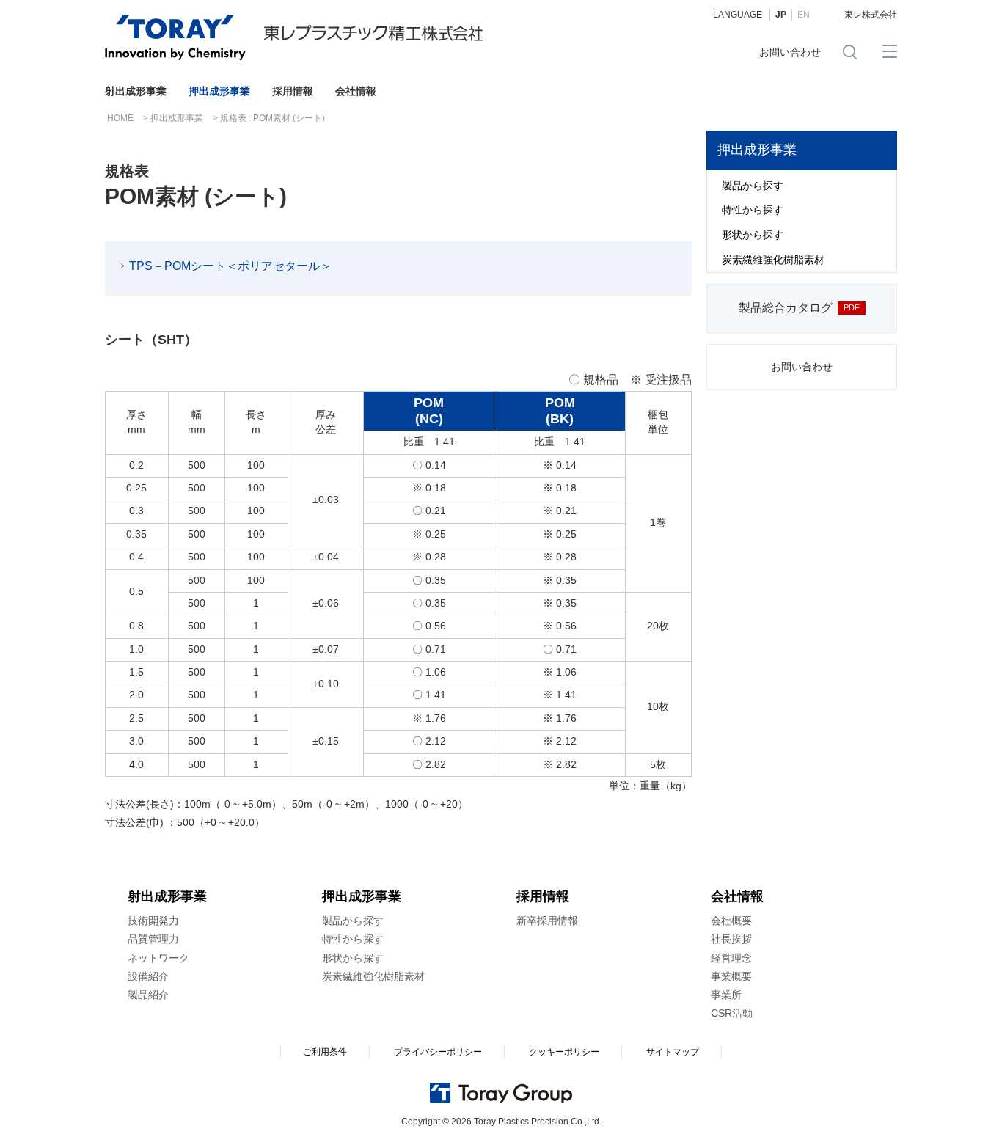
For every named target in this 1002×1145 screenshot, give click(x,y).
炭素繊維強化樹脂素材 (773, 260)
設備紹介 (148, 976)
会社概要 (731, 920)
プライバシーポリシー (438, 1052)
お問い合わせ (790, 52)
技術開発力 (153, 920)
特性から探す (752, 210)
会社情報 (355, 91)
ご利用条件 (325, 1052)
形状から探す (752, 235)
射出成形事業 (136, 91)
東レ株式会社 (870, 15)
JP (780, 15)
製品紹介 (148, 994)
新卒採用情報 (547, 920)
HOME (120, 118)
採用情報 (292, 91)
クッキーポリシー (564, 1052)
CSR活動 (732, 1013)
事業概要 (731, 976)
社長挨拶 (731, 939)
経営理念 (731, 958)
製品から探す (752, 185)
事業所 (726, 994)
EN (803, 15)
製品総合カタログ (786, 307)
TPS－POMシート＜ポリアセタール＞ (230, 266)
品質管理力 (153, 939)
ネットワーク (158, 958)
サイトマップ (672, 1052)
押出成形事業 (219, 91)
